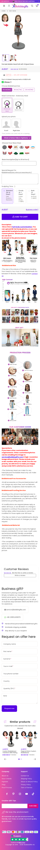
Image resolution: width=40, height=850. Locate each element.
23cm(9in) (29, 90)
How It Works (7, 778)
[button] (15, 69)
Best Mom (12, 11)
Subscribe (33, 806)
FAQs (3, 784)
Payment (5, 781)
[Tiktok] (33, 794)
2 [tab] (21, 759)
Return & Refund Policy (29, 781)
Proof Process (7, 787)
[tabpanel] (11, 743)
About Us (5, 776)
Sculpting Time (13, 186)
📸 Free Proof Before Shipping (21, 1)
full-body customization (22, 227)
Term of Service (26, 787)
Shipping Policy (26, 778)
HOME (3, 11)
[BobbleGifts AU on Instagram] (20, 794)
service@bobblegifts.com (12, 457)
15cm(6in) (7, 90)
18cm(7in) (18, 90)
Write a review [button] (20, 575)
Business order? (32, 210)
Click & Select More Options (16, 138)
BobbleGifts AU (29, 844)
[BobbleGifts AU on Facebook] (7, 794)
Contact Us (25, 776)
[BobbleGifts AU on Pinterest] (13, 794)
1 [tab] (19, 759)
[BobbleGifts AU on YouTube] (26, 794)
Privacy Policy (26, 784)
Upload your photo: (9, 117)
